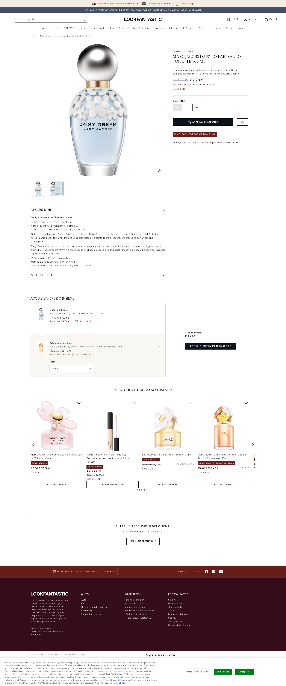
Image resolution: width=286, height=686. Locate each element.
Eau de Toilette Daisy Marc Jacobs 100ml (166, 454)
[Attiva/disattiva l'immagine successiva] (163, 110)
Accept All (244, 672)
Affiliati (171, 610)
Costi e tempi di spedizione (95, 607)
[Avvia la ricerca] (83, 19)
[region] (143, 672)
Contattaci (86, 610)
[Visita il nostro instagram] (213, 571)
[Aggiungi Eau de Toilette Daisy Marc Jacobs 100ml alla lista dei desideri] (190, 402)
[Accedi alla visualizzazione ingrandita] (159, 171)
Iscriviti (109, 571)
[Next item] (253, 444)
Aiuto (83, 600)
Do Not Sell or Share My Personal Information (47, 632)
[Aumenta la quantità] (197, 107)
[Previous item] (33, 444)
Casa (33, 36)
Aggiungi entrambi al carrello (211, 346)
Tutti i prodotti (175, 621)
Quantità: (179, 101)
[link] (251, 19)
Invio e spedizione (134, 603)
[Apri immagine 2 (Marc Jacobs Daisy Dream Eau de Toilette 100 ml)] (57, 188)
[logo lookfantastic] (143, 19)
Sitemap (172, 618)
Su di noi (172, 600)
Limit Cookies (223, 672)
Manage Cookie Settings (197, 672)
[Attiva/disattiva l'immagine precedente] (33, 110)
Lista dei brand (175, 603)
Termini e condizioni (135, 600)
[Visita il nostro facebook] (206, 571)
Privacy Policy (101, 683)
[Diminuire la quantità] (177, 107)
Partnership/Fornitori (178, 614)
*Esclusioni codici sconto (137, 614)
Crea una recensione (143, 541)
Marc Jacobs (183, 51)
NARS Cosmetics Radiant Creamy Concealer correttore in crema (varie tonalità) (108, 458)
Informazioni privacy (135, 607)
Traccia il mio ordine (91, 614)
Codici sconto (175, 607)
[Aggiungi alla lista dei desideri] (242, 122)
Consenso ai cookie (41, 628)
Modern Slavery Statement (138, 618)
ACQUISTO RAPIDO (56, 484)
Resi (83, 603)
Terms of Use (118, 683)
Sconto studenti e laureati (181, 625)
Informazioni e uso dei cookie (140, 610)
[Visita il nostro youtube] (221, 571)
